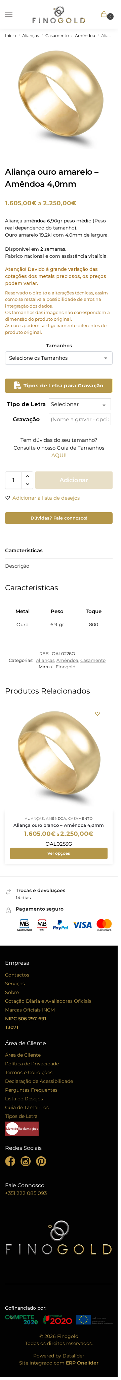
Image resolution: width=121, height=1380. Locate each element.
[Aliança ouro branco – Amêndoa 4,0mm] (59, 757)
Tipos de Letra (21, 1116)
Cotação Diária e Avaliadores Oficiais (48, 1001)
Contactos (17, 975)
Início (10, 35)
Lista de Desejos (24, 1099)
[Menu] (15, 14)
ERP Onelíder (82, 1363)
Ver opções (58, 853)
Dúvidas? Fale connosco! (59, 518)
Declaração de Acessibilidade (39, 1081)
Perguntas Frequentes (31, 1090)
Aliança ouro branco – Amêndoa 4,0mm (58, 825)
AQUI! (59, 455)
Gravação (26, 419)
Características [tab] (24, 550)
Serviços (15, 984)
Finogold (66, 666)
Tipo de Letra (26, 404)
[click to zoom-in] (60, 98)
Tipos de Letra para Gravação (63, 385)
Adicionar (73, 480)
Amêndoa (85, 35)
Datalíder (73, 1356)
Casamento (57, 35)
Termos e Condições (28, 1072)
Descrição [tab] (17, 566)
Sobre (12, 992)
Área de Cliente (23, 1055)
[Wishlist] (97, 714)
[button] (95, 15)
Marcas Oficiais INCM (30, 1010)
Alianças (30, 35)
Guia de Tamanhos (27, 1107)
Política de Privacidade (32, 1064)
